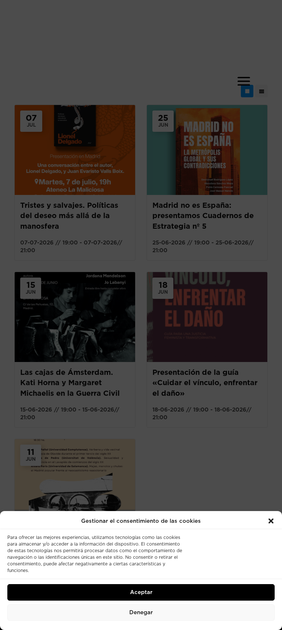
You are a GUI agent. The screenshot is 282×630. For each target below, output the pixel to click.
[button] (271, 521)
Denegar (141, 612)
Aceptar (141, 592)
